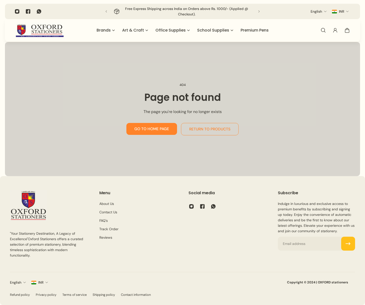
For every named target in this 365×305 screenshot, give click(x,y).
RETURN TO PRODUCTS (209, 129)
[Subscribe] (348, 244)
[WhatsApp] (39, 11)
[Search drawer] (323, 30)
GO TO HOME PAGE (151, 128)
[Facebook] (28, 11)
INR (40, 282)
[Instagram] (17, 11)
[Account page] (335, 30)
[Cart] (347, 30)
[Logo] (40, 30)
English (15, 282)
